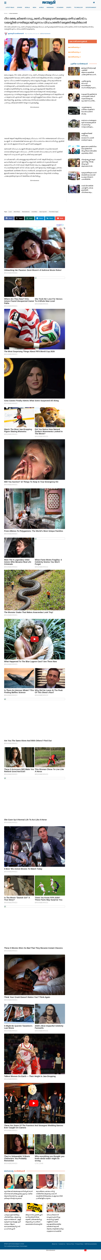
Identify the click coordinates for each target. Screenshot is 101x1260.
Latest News (10, 7)
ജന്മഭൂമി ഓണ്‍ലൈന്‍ (16, 33)
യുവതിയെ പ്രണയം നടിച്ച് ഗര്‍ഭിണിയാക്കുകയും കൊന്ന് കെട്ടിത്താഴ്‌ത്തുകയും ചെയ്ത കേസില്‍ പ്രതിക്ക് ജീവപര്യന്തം (49, 1194)
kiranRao (34, 212)
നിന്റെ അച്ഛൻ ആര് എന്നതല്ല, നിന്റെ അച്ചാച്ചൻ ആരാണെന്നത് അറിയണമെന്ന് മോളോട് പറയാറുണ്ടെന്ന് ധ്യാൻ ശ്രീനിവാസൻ (88, 167)
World (41, 7)
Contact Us (62, 1244)
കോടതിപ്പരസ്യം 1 (74, 47)
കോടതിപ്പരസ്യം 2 (74, 52)
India (34, 7)
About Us (54, 1244)
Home (5, 13)
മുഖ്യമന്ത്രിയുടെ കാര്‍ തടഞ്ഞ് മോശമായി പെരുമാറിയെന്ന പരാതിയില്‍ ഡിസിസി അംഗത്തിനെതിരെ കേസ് (88, 179)
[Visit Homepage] (48, 2)
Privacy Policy (79, 1244)
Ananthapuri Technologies (20, 1246)
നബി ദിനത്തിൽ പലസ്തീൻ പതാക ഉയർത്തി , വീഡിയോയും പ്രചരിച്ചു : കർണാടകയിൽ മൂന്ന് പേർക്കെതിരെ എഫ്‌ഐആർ (89, 193)
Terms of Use (70, 1244)
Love (10, 212)
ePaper (19, 7)
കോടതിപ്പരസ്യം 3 (74, 57)
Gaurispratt (43, 212)
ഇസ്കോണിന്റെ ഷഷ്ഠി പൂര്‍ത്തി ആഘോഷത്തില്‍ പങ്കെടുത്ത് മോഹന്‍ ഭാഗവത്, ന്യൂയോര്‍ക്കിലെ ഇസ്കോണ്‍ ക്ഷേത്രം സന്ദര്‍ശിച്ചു (88, 75)
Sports (68, 7)
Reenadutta (25, 212)
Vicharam (60, 7)
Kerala (27, 7)
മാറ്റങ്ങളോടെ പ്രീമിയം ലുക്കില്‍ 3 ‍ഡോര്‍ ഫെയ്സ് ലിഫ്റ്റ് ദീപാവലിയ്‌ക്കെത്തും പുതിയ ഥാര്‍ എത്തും (88, 112)
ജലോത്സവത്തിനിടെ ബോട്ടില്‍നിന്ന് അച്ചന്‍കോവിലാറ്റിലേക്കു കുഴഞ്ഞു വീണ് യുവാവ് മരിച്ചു (90, 150)
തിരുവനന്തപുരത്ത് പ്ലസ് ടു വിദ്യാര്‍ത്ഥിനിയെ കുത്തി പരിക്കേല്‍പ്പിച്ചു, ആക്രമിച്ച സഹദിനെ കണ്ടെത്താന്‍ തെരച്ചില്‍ (34, 1219)
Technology (78, 7)
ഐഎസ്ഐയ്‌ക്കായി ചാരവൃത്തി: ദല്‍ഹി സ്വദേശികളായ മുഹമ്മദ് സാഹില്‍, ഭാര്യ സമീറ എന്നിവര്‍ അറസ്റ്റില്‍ (89, 99)
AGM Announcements (91, 1244)
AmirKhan (17, 212)
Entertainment (91, 7)
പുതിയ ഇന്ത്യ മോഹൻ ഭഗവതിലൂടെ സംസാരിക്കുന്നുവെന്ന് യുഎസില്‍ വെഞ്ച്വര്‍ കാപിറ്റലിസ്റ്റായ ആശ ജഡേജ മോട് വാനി (89, 87)
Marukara (50, 7)
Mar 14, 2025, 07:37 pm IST (32, 33)
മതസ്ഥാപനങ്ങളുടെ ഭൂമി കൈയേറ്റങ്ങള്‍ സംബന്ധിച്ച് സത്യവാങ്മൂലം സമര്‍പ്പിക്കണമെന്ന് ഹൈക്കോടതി (88, 125)
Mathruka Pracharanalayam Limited (14, 1244)
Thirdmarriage (53, 212)
